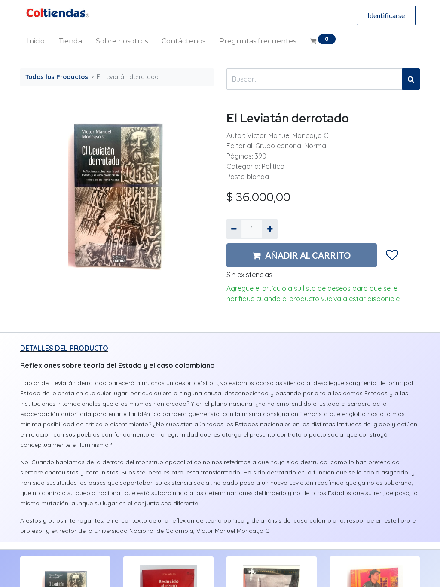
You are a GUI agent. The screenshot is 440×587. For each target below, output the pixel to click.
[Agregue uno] (269, 229)
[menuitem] (36, 41)
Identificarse (386, 15)
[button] (392, 255)
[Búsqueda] (411, 79)
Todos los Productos (56, 77)
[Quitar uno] (233, 229)
